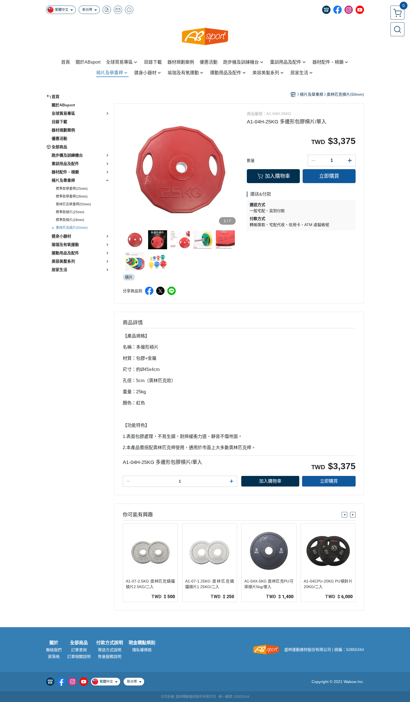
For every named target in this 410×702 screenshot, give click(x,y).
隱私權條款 (142, 650)
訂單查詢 (79, 650)
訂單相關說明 (79, 656)
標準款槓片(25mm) (70, 212)
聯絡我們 (54, 650)
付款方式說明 (109, 643)
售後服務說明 (109, 656)
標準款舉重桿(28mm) (72, 196)
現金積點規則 (142, 643)
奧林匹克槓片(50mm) (72, 228)
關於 (53, 643)
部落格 (54, 656)
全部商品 (79, 643)
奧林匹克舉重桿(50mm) (73, 204)
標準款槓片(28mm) (70, 220)
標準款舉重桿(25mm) (72, 189)
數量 (251, 160)
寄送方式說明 (109, 650)
